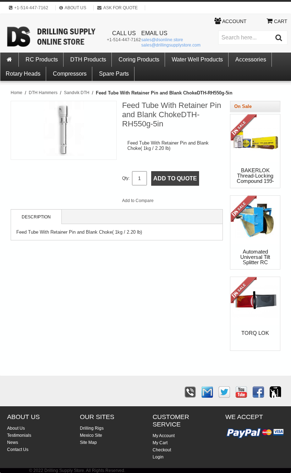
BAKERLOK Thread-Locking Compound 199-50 (255, 176)
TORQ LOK (255, 333)
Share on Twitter (197, 202)
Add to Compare (138, 200)
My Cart (160, 442)
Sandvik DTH (76, 92)
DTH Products (88, 59)
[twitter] (224, 392)
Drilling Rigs (92, 428)
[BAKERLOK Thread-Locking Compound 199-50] (244, 128)
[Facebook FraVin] (258, 392)
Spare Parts (114, 74)
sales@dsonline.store (162, 39)
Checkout (162, 449)
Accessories (250, 59)
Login (158, 457)
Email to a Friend (168, 202)
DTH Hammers (43, 92)
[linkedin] (275, 392)
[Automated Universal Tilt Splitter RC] (244, 210)
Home (16, 92)
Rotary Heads (23, 74)
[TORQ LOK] (244, 291)
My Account (164, 435)
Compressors (70, 74)
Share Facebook (182, 202)
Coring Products (139, 59)
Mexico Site (91, 435)
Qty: (126, 178)
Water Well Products (197, 59)
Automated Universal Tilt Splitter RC (255, 257)
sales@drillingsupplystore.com (171, 45)
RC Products (42, 59)
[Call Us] (190, 392)
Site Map (88, 442)
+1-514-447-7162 (124, 39)
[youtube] (241, 392)
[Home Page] (9, 60)
